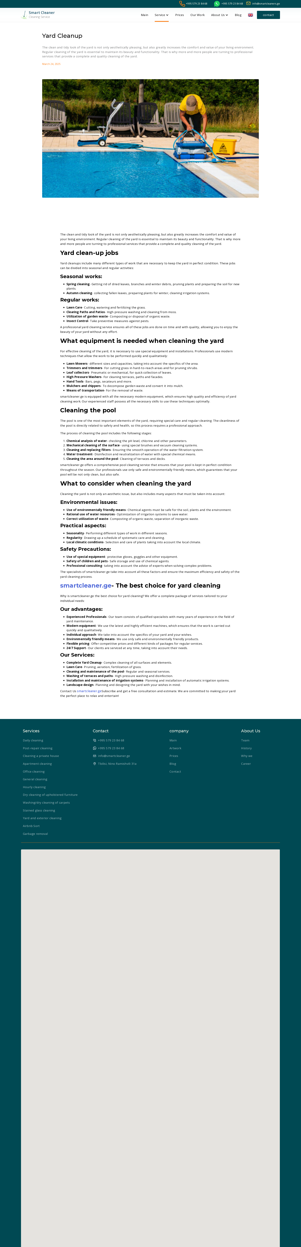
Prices (173, 756)
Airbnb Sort (31, 826)
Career (246, 764)
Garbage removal (35, 834)
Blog (172, 764)
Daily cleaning (33, 740)
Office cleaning (34, 771)
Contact (175, 771)
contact (268, 15)
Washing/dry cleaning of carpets (46, 803)
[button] (252, 14)
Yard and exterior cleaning (42, 818)
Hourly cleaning (34, 787)
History (246, 748)
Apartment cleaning (37, 764)
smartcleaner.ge (89, 691)
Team (245, 740)
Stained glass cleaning (39, 810)
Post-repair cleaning (37, 748)
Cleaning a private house (41, 756)
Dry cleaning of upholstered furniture (50, 795)
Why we (246, 756)
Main (173, 740)
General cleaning (35, 779)
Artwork (175, 748)
